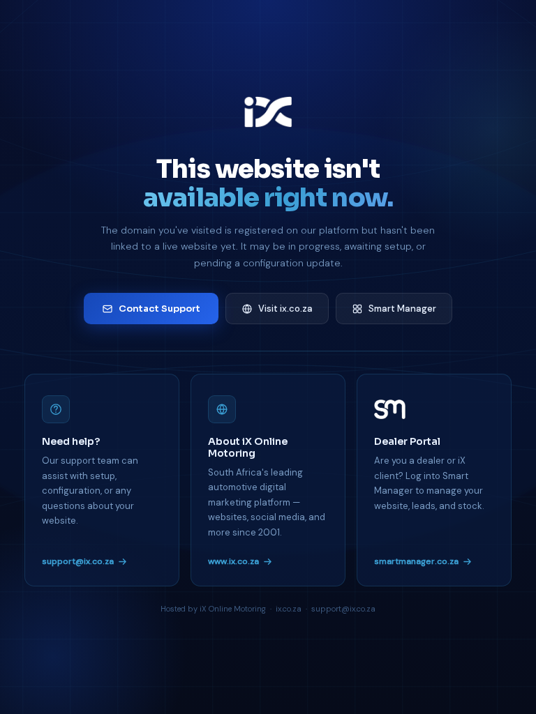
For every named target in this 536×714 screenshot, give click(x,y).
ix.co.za (289, 609)
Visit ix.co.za (285, 308)
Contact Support (159, 308)
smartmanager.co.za (416, 561)
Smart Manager (402, 308)
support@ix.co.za (78, 561)
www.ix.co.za (233, 561)
